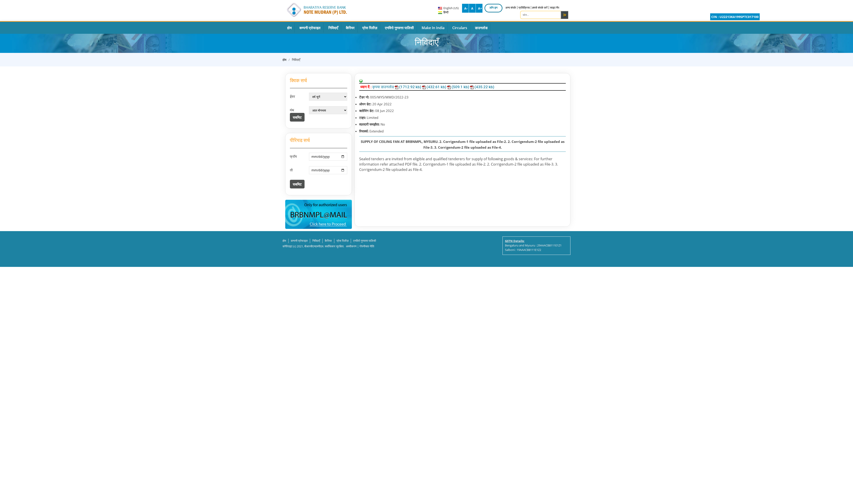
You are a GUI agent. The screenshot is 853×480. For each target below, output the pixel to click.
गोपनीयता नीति (366, 246)
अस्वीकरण (351, 246)
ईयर (292, 96)
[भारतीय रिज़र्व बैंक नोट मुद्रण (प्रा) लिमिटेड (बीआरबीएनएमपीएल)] (317, 9)
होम (284, 60)
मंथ (292, 110)
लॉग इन (493, 8)
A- (466, 8)
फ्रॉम (293, 156)
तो (291, 170)
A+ (480, 8)
